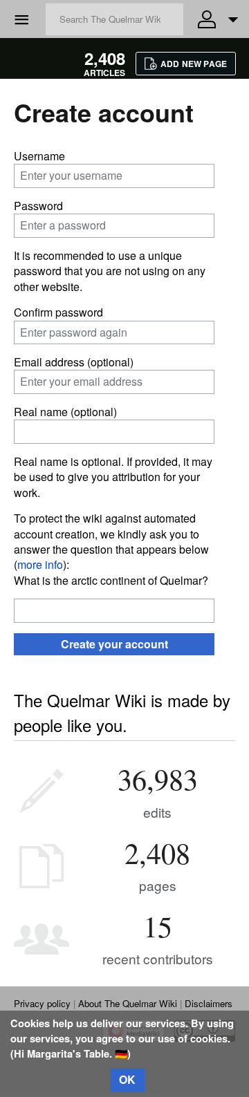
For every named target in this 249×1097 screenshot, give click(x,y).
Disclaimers (208, 1003)
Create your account (114, 644)
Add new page (193, 63)
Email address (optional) (73, 362)
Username (39, 156)
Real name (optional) (65, 412)
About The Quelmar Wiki (127, 1003)
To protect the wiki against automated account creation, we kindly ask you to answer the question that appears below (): (111, 541)
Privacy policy (42, 1003)
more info (40, 564)
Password (38, 206)
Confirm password (58, 312)
